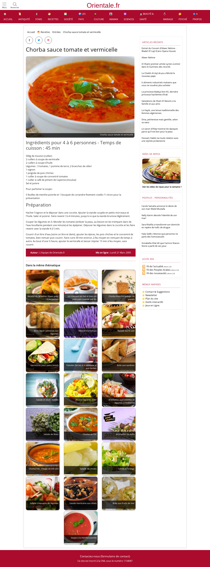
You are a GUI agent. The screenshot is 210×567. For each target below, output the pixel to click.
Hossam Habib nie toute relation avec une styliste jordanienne (160, 139)
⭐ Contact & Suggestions (156, 291)
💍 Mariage (168, 16)
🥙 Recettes (53, 16)
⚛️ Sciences (129, 16)
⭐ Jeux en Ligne (150, 305)
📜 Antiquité (24, 16)
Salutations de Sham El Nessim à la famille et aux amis (159, 102)
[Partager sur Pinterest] (48, 40)
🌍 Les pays (82, 16)
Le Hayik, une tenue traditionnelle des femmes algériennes (160, 111)
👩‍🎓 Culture (99, 16)
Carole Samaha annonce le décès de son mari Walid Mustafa (159, 207)
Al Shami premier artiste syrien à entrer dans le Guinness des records (161, 65)
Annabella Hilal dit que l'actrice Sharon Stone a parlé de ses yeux (160, 244)
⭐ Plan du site (150, 298)
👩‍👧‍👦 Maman (113, 16)
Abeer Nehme (148, 57)
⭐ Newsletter (149, 295)
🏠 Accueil (8, 16)
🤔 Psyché (183, 16)
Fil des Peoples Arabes (158, 269)
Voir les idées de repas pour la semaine (161, 186)
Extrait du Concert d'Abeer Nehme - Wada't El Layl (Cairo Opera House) (159, 49)
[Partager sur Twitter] (38, 40)
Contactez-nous (90, 556)
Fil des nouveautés (156, 273)
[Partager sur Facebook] (29, 40)
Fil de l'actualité (154, 266)
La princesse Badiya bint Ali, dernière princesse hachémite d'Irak (160, 93)
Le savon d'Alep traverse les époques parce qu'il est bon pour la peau (160, 130)
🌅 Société (68, 16)
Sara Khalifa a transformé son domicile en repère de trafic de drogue (161, 226)
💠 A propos (197, 16)
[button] (4, 5)
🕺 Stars (38, 16)
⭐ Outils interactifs (152, 302)
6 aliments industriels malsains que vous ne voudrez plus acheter (159, 84)
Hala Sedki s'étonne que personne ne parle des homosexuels (160, 235)
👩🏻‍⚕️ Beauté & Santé (147, 16)
